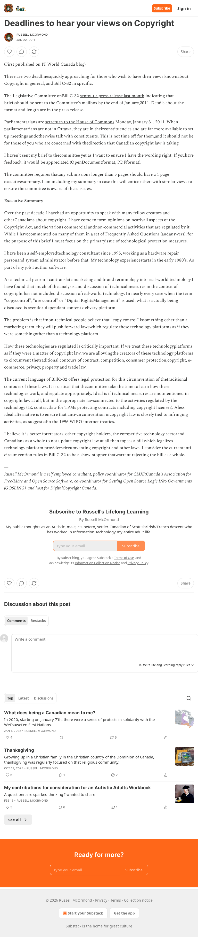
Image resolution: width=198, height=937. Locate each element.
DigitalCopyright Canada (73, 488)
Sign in (184, 8)
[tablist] (26, 621)
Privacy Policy (138, 562)
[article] (99, 725)
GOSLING (15, 488)
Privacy (101, 900)
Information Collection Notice (97, 562)
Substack (73, 926)
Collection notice (138, 900)
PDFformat (128, 162)
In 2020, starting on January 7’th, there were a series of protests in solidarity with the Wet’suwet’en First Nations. (79, 722)
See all (14, 819)
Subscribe (162, 8)
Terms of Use (124, 557)
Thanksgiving (19, 750)
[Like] (9, 52)
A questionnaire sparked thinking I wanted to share (49, 794)
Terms (115, 900)
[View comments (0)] (21, 52)
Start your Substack (85, 913)
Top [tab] (10, 698)
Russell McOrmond (32, 34)
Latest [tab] (23, 698)
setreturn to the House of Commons (79, 122)
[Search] (189, 698)
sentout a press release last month (112, 96)
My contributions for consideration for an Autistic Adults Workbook (77, 787)
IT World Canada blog (63, 64)
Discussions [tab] (43, 698)
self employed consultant (69, 474)
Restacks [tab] (38, 620)
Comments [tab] (16, 620)
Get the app (124, 913)
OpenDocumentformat (93, 162)
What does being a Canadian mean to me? (49, 712)
